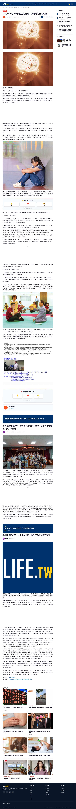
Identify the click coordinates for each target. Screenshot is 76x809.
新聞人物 (47, 794)
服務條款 (8, 803)
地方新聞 (47, 788)
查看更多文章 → (12, 408)
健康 (36, 3)
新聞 (29, 3)
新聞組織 (47, 796)
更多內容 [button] (47, 785)
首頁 (25, 3)
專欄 (46, 3)
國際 (53, 3)
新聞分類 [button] (32, 785)
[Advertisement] (28, 114)
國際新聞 (47, 790)
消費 (43, 3)
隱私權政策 (4, 803)
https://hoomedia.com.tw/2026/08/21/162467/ (20, 679)
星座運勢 (47, 792)
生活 (32, 3)
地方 (50, 3)
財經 (39, 3)
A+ (44, 17)
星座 (56, 3)
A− (40, 17)
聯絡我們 (62, 792)
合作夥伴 (62, 788)
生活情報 (10, 7)
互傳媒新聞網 (12, 677)
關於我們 (62, 790)
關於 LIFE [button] (62, 785)
